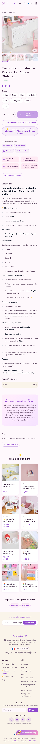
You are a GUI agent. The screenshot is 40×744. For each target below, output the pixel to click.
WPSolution (16, 741)
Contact (24, 667)
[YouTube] (17, 719)
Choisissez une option (28, 114)
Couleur (5, 91)
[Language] (30, 3)
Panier (4, 680)
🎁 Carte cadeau (8, 676)
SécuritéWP (33, 741)
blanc (14, 95)
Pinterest (9, 145)
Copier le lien (23, 151)
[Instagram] (11, 719)
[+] (13, 114)
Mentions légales (27, 690)
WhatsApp (9, 151)
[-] (4, 114)
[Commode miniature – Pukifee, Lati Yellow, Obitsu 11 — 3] (20, 57)
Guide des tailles (27, 678)
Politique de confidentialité (26, 695)
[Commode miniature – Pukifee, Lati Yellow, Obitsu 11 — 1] (5, 57)
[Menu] (20, 3)
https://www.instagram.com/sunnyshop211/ (18, 373)
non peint (31, 95)
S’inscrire (33, 710)
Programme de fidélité (29, 681)
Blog (23, 674)
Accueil (4, 12)
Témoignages (26, 671)
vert (27, 101)
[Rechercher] (25, 3)
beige (6, 95)
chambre (25, 605)
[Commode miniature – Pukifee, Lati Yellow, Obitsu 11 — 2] (12, 57)
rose (5, 101)
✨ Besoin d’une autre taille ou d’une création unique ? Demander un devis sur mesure (20, 131)
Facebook (20, 146)
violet (6, 106)
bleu (22, 95)
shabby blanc (16, 101)
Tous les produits (8, 664)
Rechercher (29, 622)
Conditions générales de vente (28, 686)
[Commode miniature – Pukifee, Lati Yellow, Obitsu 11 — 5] (35, 57)
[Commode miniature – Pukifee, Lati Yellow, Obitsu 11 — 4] (28, 57)
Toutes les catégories (9, 667)
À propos (24, 664)
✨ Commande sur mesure (8, 672)
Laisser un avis (12, 444)
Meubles (12, 12)
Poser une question (14, 175)
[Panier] (36, 3)
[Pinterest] (28, 719)
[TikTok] (23, 719)
